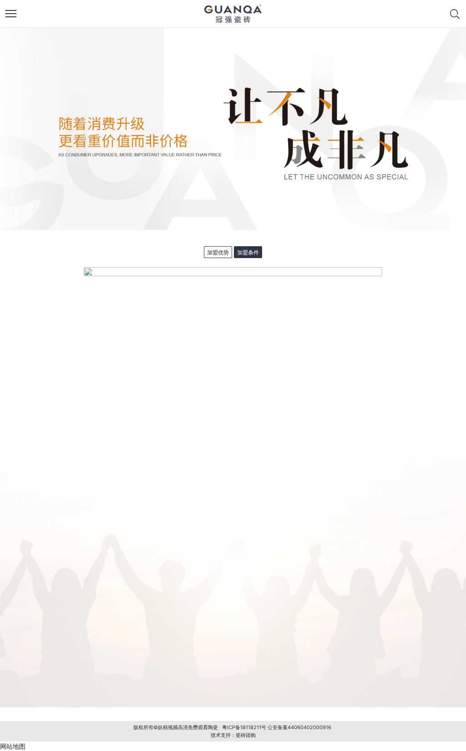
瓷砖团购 (246, 735)
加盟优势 (218, 252)
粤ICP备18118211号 (244, 727)
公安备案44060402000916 (299, 727)
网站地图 (12, 746)
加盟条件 (248, 252)
